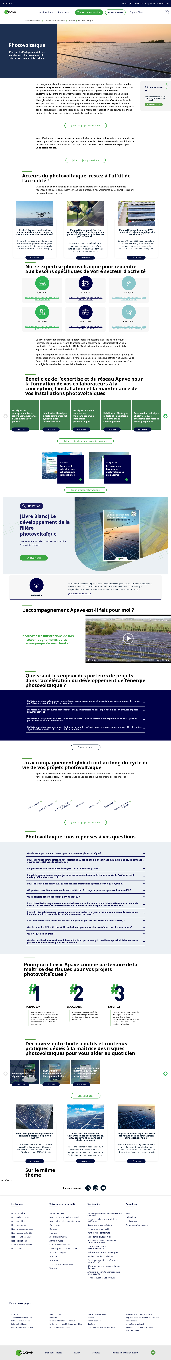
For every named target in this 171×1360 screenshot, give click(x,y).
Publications (131, 1221)
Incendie (91, 1318)
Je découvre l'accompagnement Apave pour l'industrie (42, 327)
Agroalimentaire (56, 1213)
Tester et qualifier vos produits (101, 1277)
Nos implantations (19, 1225)
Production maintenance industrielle (101, 1327)
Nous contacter (115, 12)
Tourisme (53, 1260)
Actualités (63, 12)
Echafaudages (55, 1314)
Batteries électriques (19, 1324)
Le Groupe (126, 3)
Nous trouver (163, 3)
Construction (55, 1225)
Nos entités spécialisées (22, 1229)
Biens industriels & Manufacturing (65, 1221)
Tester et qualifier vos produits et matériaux (103, 1220)
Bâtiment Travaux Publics (20, 1321)
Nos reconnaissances (21, 1237)
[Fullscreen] (167, 660)
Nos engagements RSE (21, 1233)
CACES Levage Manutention (22, 1327)
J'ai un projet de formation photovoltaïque (85, 441)
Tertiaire (53, 1256)
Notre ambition (18, 1221)
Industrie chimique (58, 1237)
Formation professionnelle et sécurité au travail (105, 1214)
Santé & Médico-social (59, 1244)
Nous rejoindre (148, 3)
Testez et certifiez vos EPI (99, 1229)
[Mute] (163, 660)
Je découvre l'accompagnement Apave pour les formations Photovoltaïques (129, 327)
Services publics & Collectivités (63, 1248)
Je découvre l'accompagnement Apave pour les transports (85, 327)
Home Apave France (33, 20)
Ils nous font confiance (21, 1244)
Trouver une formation (89, 12)
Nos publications (19, 1241)
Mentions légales (53, 1352)
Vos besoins (45, 12)
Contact (96, 1352)
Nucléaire (91, 1324)
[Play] (128, 638)
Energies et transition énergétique (62, 1321)
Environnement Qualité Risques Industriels (65, 1324)
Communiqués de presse (137, 1225)
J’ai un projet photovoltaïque (85, 125)
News (128, 1213)
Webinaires (131, 1217)
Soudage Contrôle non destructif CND (140, 1327)
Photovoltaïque (85, 20)
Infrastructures (56, 1241)
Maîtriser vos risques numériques (103, 1252)
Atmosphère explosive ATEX (21, 1318)
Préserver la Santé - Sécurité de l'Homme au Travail (102, 1241)
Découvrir (34, 257)
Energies (71, 20)
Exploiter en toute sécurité (100, 1237)
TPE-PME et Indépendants (61, 1264)
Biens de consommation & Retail (64, 1217)
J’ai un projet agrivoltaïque (85, 160)
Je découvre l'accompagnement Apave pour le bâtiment (85, 298)
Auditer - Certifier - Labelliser (101, 1256)
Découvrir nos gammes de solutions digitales (104, 1267)
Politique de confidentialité (125, 1352)
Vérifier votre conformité (99, 1233)
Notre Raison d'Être (20, 1217)
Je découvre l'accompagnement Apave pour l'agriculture (42, 298)
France (6, 3)
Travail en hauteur (132, 1330)
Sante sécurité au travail (135, 1324)
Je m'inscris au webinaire (79, 593)
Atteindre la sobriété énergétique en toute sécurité (104, 1273)
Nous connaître (18, 1213)
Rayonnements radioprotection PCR (139, 1314)
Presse (136, 3)
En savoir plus (34, 557)
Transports (54, 1268)
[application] (128, 639)
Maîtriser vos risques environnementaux (97, 1247)
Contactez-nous (86, 747)
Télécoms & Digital (57, 1252)
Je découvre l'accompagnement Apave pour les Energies (129, 298)
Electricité (53, 1318)
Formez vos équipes (20, 1303)
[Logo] (10, 15)
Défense (53, 1229)
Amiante (14, 1314)
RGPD (77, 1352)
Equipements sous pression (60, 1327)
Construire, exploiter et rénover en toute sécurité (103, 1261)
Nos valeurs (16, 1248)
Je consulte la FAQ (154, 104)
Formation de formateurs (97, 1314)
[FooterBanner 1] (24, 1354)
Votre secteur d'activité (54, 20)
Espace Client (136, 12)
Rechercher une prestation (100, 1225)
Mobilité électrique (95, 1321)
